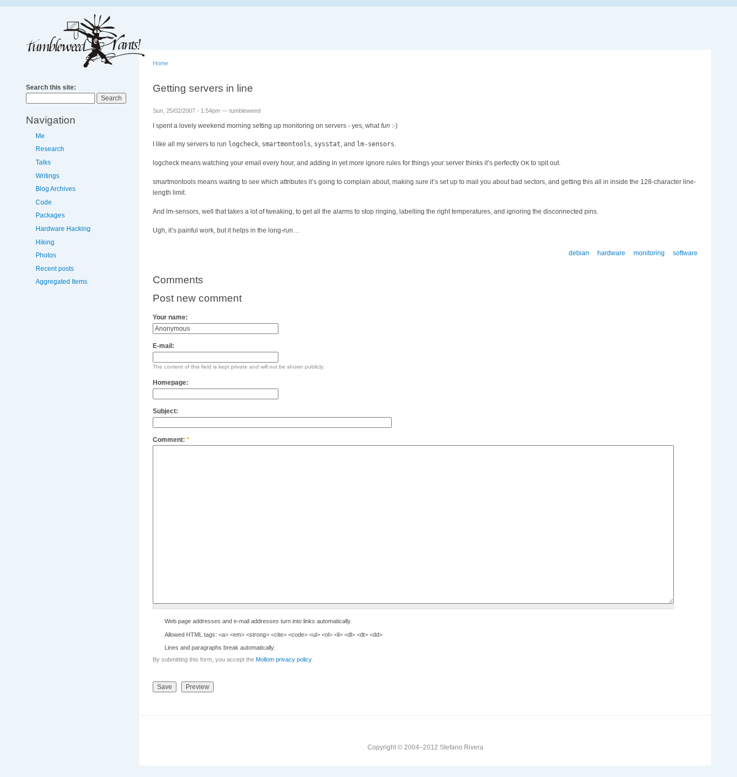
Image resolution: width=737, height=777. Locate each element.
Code (44, 202)
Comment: (171, 440)
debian (579, 253)
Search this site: (51, 87)
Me (40, 136)
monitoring (649, 253)
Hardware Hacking (63, 229)
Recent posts (55, 268)
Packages (50, 215)
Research (50, 149)
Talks (43, 162)
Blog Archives (56, 189)
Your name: (170, 317)
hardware (611, 253)
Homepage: (170, 382)
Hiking (45, 242)
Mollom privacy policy (283, 659)
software (685, 253)
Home (160, 63)
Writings (47, 176)
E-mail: (163, 346)
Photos (46, 255)
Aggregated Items (61, 281)
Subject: (165, 411)
